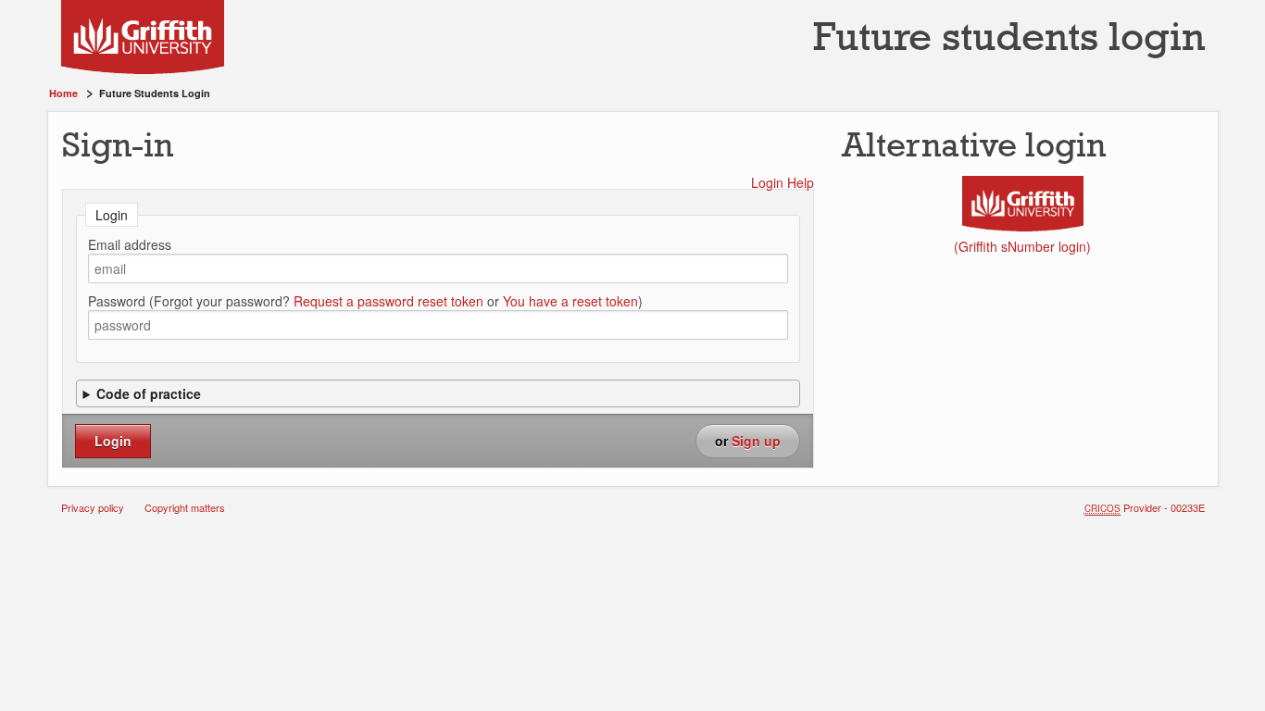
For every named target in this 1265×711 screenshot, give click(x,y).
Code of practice (148, 393)
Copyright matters (184, 507)
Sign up (756, 440)
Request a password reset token (388, 301)
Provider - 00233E (1144, 507)
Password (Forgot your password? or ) (365, 300)
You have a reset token (570, 301)
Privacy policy (92, 507)
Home (63, 93)
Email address (129, 244)
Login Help (782, 182)
